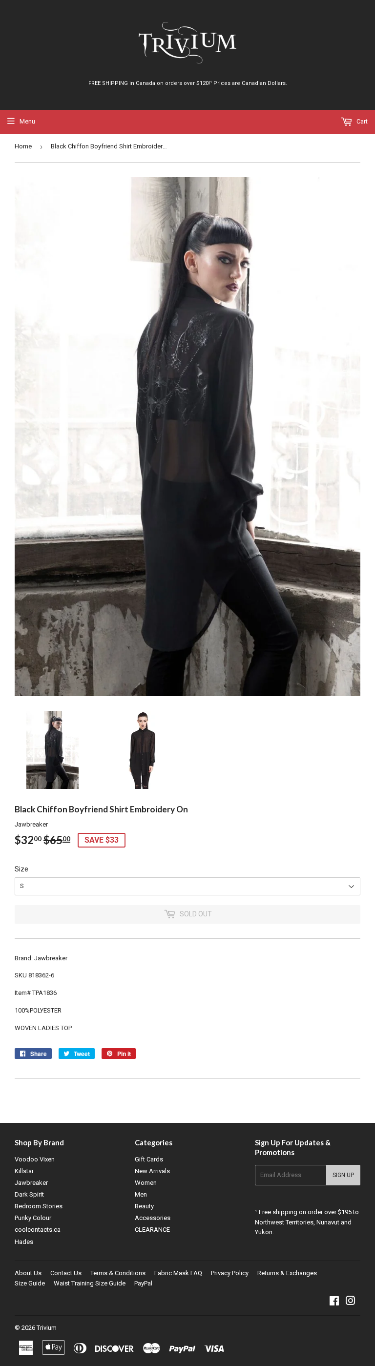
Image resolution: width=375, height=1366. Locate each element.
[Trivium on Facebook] (334, 1302)
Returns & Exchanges (287, 1273)
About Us (28, 1273)
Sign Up (343, 1175)
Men (141, 1194)
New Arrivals (152, 1171)
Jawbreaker (31, 1182)
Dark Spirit (29, 1194)
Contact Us (66, 1273)
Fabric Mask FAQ (178, 1273)
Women (146, 1182)
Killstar (24, 1171)
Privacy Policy (230, 1273)
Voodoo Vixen (35, 1159)
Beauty (144, 1206)
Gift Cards (149, 1159)
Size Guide (30, 1283)
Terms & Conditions (118, 1273)
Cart (361, 121)
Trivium (47, 1327)
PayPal (143, 1283)
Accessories (152, 1217)
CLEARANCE (152, 1229)
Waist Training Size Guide (89, 1283)
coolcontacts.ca (38, 1229)
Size (21, 869)
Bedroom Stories (38, 1206)
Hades (24, 1241)
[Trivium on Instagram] (350, 1302)
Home (23, 146)
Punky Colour (33, 1217)
